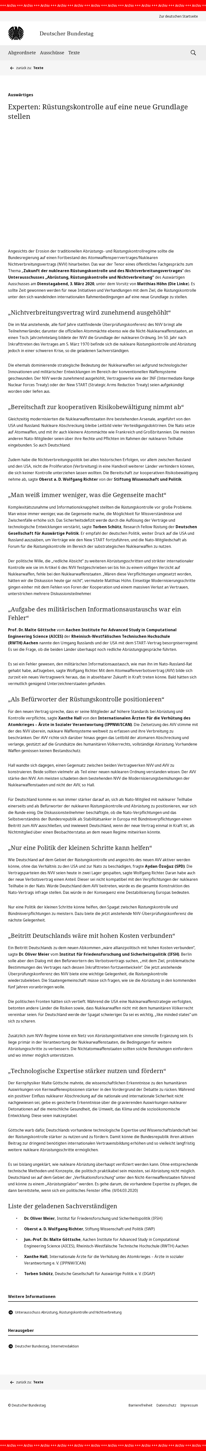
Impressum (189, 1405)
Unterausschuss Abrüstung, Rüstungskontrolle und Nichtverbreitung (68, 1312)
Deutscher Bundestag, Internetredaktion (47, 1346)
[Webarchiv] (50, 33)
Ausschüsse (52, 53)
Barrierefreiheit (140, 1405)
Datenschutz (166, 1405)
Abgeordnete (22, 53)
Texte (74, 53)
